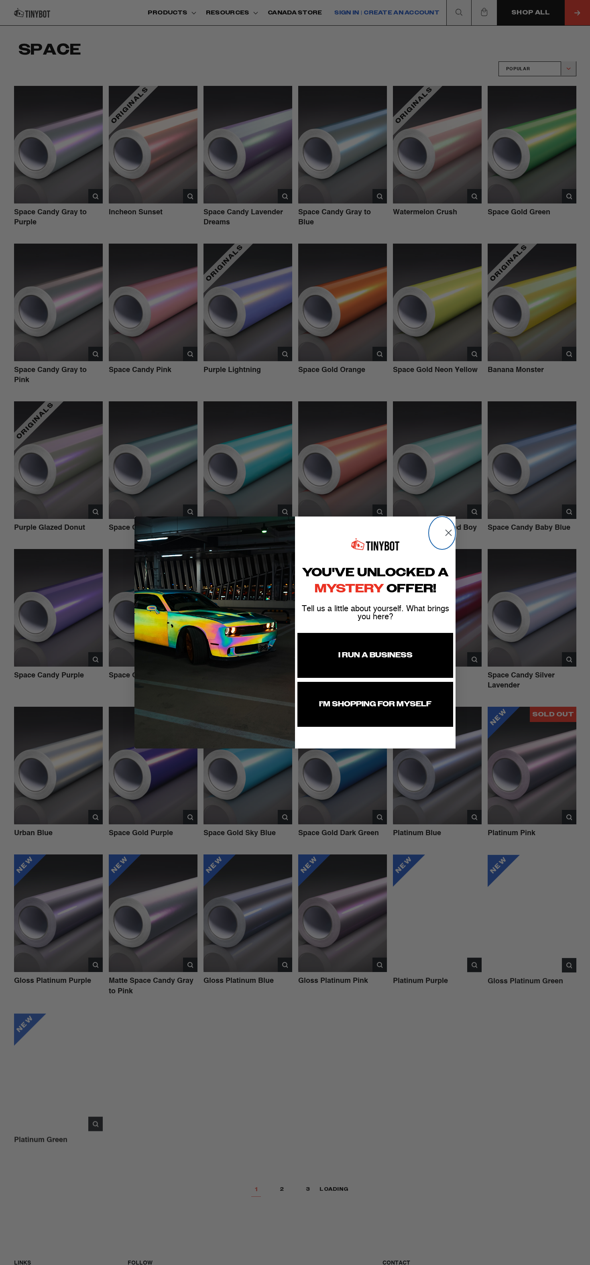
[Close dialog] (442, 533)
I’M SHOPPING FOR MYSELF (375, 704)
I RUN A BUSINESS (375, 655)
